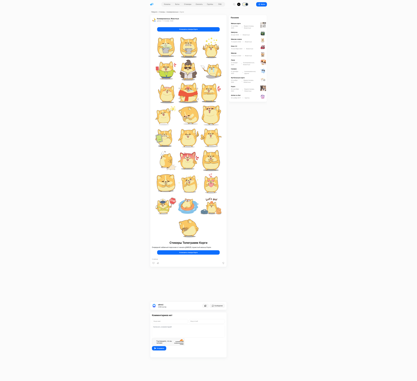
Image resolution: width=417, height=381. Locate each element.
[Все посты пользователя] (205, 306)
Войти (263, 4)
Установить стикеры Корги (188, 29)
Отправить (160, 348)
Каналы (167, 4)
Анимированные (172, 12)
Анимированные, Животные (168, 19)
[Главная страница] (151, 4)
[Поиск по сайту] (234, 4)
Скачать (199, 4)
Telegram (154, 12)
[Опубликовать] (238, 4)
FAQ (220, 4)
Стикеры (187, 4)
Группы (210, 4)
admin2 (160, 305)
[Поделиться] (158, 263)
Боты (177, 4)
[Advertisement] (188, 284)
